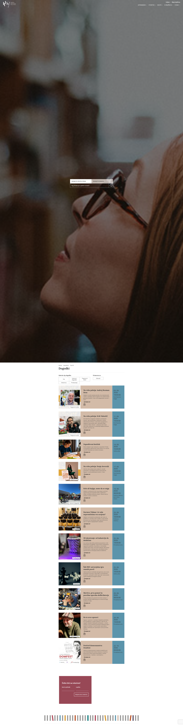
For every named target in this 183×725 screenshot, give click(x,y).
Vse (64, 379)
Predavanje (74, 382)
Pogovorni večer (85, 379)
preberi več (87, 402)
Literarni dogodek (74, 379)
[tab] (81, 181)
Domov (60, 365)
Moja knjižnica (176, 2)
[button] (84, 404)
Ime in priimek (66, 687)
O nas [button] (177, 5)
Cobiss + (168, 2)
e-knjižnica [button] (168, 5)
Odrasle (98, 378)
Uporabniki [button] (142, 5)
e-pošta (78, 687)
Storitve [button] (151, 5)
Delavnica (63, 382)
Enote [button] (159, 5)
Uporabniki (66, 365)
